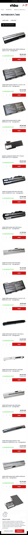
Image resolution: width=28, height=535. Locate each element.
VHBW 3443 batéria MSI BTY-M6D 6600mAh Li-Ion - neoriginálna (11, 121)
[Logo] (14, 5)
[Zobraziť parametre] (8, 25)
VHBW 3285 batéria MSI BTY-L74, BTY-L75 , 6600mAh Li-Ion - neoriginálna (13, 299)
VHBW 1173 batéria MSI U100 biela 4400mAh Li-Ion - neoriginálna (11, 263)
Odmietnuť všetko (8, 531)
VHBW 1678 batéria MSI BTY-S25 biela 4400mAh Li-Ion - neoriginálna (12, 370)
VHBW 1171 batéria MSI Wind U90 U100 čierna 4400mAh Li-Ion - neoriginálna (12, 192)
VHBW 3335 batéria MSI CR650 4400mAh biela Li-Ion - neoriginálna (13, 477)
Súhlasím (19, 531)
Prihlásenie (15, 1)
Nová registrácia (23, 1)
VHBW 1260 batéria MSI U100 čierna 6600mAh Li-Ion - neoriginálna (11, 228)
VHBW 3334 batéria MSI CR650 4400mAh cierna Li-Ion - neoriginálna (13, 50)
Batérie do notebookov (19, 9)
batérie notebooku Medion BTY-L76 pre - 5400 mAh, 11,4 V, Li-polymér (13, 156)
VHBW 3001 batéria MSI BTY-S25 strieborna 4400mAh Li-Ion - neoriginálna (14, 441)
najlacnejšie (5, 20)
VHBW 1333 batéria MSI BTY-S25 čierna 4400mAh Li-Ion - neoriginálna (12, 334)
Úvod (2, 9)
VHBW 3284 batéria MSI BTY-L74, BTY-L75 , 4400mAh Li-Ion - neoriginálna (13, 85)
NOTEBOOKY (9, 9)
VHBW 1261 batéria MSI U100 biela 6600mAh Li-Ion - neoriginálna (11, 406)
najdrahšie (13, 20)
